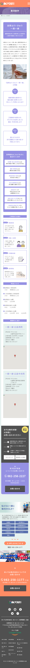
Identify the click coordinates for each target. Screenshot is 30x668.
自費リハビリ (21, 639)
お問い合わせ (15, 488)
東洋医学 (12, 650)
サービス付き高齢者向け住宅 (22, 643)
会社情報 (5, 639)
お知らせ (5, 643)
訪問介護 (20, 647)
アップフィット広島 (12, 654)
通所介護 (20, 651)
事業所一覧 (4, 655)
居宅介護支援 (13, 643)
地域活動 (20, 654)
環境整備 (12, 646)
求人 (4, 651)
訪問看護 (12, 639)
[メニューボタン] (28, 3)
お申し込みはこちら (15, 543)
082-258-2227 (17, 476)
